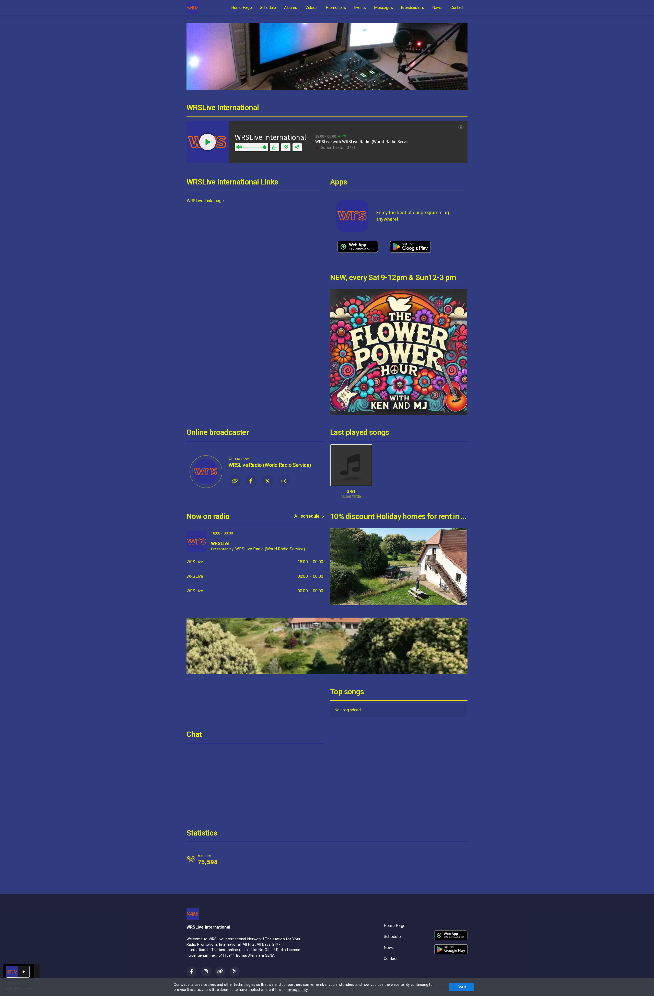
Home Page (241, 7)
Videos (311, 7)
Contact (456, 7)
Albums (290, 7)
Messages (383, 7)
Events (360, 7)
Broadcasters (412, 7)
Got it (462, 987)
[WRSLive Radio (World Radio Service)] (205, 471)
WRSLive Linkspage (205, 200)
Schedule (268, 7)
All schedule (307, 516)
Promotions (336, 7)
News (437, 7)
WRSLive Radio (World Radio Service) (270, 549)
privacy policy (297, 990)
